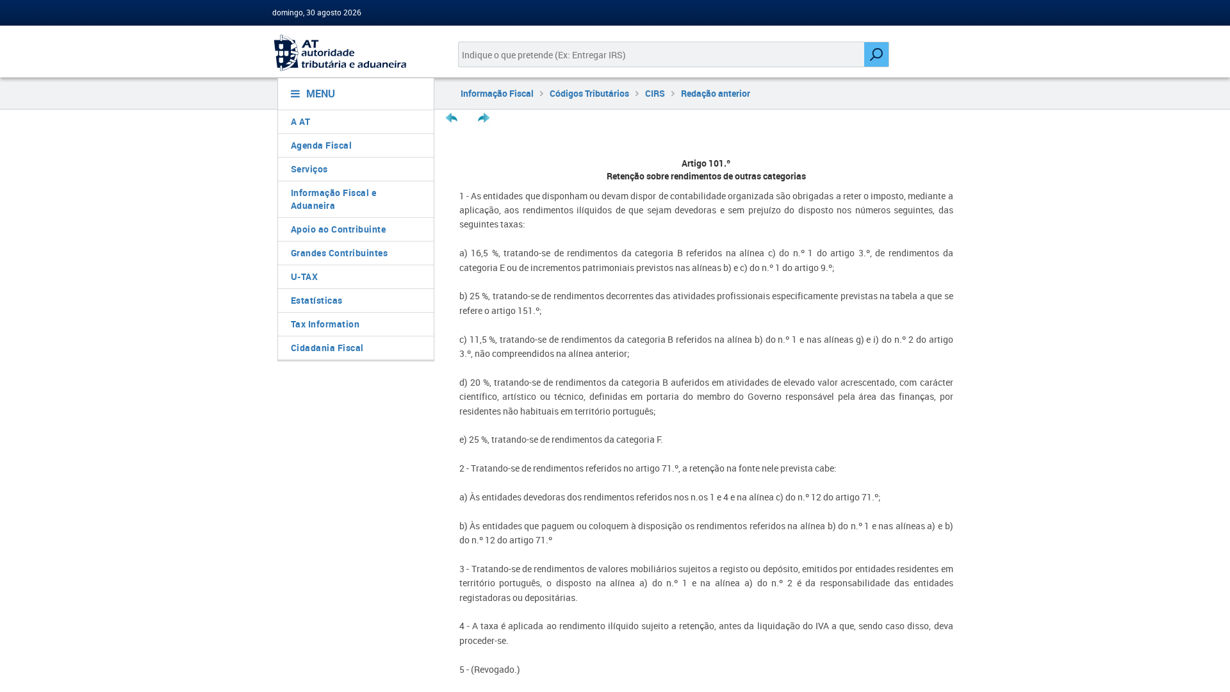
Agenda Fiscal (321, 145)
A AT (301, 121)
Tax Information (325, 324)
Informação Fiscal (497, 93)
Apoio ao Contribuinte (338, 229)
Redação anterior (715, 93)
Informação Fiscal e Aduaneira (334, 198)
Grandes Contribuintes (339, 253)
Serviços (309, 169)
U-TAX (304, 276)
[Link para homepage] (350, 53)
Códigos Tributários (589, 93)
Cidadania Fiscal (327, 348)
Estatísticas (317, 300)
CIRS (655, 93)
